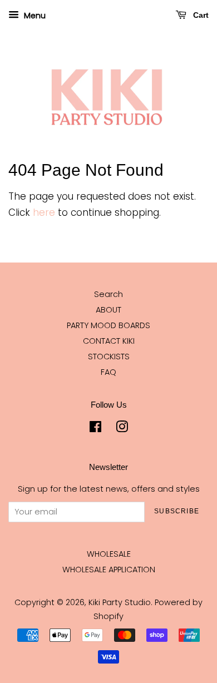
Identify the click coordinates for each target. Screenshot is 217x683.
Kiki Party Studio (119, 602)
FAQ (108, 372)
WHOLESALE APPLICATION (108, 569)
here (44, 212)
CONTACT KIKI (109, 341)
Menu (34, 15)
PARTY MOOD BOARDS (108, 325)
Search (108, 294)
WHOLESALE (109, 554)
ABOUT (108, 309)
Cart (200, 15)
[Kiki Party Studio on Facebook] (95, 428)
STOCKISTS (109, 356)
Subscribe (176, 511)
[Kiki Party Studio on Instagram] (122, 428)
